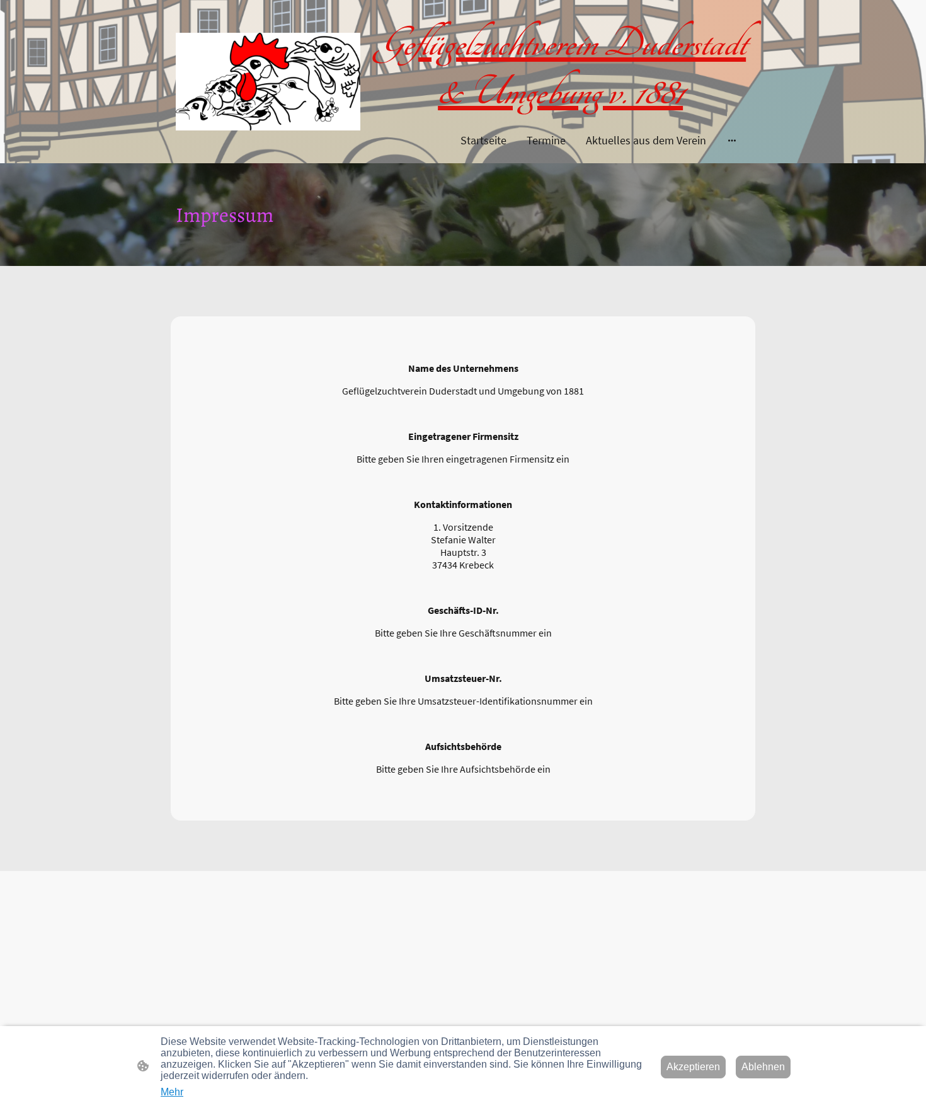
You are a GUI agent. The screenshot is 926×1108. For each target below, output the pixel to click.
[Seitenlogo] (268, 81)
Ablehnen (763, 1066)
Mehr (172, 1092)
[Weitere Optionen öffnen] (732, 140)
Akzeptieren (693, 1066)
